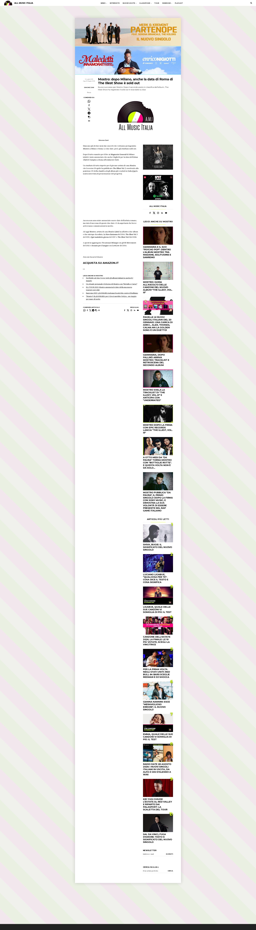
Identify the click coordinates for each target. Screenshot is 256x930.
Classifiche (144, 3)
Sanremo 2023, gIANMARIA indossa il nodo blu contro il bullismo (112, 293)
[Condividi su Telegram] (89, 113)
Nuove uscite (129, 3)
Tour (156, 3)
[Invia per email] (89, 120)
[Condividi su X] (89, 109)
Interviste (115, 3)
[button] (89, 117)
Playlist (179, 3)
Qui (134, 171)
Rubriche (166, 3)
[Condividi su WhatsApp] (89, 101)
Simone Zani (89, 87)
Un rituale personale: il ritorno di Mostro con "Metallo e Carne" (111, 284)
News (103, 3)
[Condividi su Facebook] (89, 105)
